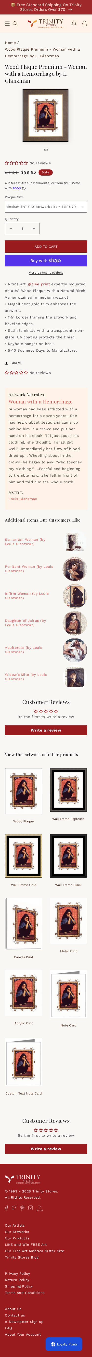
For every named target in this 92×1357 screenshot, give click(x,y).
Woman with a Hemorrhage (41, 401)
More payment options (46, 272)
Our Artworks (17, 1232)
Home (10, 43)
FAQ (8, 1328)
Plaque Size (14, 197)
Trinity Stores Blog (21, 1257)
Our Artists (15, 1225)
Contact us (15, 1315)
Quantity (12, 219)
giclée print (39, 284)
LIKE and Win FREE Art (26, 1244)
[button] (7, 23)
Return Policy (17, 1280)
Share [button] (16, 363)
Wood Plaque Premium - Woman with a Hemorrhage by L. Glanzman (42, 52)
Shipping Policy (19, 1286)
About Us (13, 1309)
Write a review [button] (46, 730)
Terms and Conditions (25, 1293)
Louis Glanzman (23, 499)
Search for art (15, 23)
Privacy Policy (17, 1273)
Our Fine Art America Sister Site (34, 1251)
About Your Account (23, 1334)
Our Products (17, 1238)
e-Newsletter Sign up (24, 1322)
